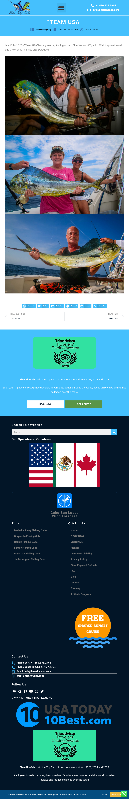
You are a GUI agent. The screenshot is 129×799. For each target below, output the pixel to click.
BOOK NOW (77, 536)
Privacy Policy (79, 559)
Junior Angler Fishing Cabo (29, 559)
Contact (75, 582)
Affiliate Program (81, 594)
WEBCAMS (77, 541)
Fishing (75, 547)
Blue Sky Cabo (59, 791)
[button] (61, 7)
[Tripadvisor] (14, 691)
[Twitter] (42, 691)
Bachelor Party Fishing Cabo (30, 530)
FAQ (73, 570)
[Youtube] (31, 691)
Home (74, 530)
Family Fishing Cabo (25, 547)
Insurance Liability (81, 553)
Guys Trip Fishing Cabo (27, 553)
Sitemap (75, 588)
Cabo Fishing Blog (43, 29)
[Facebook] (25, 691)
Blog (73, 576)
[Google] (20, 691)
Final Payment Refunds (84, 565)
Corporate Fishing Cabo (27, 536)
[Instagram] (36, 691)
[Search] (114, 432)
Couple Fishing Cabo (26, 541)
